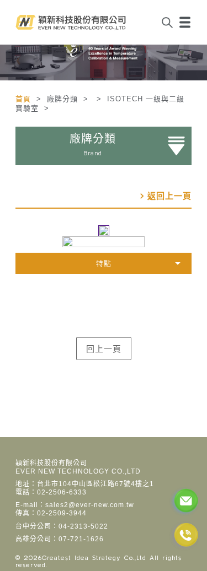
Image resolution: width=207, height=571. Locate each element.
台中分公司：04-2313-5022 (61, 526)
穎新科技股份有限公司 (51, 463)
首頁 (24, 99)
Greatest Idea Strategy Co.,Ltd (94, 557)
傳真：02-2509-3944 (51, 513)
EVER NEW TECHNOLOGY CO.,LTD (78, 471)
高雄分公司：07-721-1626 (59, 539)
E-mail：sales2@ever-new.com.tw (74, 505)
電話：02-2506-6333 (51, 492)
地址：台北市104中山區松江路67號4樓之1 (84, 484)
